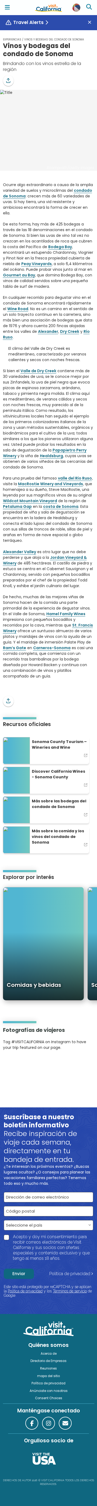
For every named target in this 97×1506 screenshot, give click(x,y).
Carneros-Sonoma (52, 648)
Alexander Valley (19, 552)
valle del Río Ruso (75, 478)
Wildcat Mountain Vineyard (30, 501)
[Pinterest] (18, 1064)
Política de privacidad (69, 1273)
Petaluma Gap (17, 506)
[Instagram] (11, 1064)
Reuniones (48, 1368)
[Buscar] (89, 7)
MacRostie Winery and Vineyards (50, 484)
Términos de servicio (70, 1291)
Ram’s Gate (14, 648)
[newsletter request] (65, 1423)
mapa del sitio (48, 1376)
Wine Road (17, 309)
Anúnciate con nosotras (49, 1391)
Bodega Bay (60, 246)
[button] (8, 80)
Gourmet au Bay (19, 275)
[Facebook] (31, 1423)
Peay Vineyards (36, 263)
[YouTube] (25, 1064)
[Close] (91, 22)
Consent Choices (48, 1398)
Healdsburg (51, 455)
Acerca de (49, 1353)
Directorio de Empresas (48, 1361)
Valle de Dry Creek (38, 371)
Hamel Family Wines (65, 614)
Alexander (48, 331)
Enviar (18, 1273)
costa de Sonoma (60, 506)
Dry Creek (69, 331)
